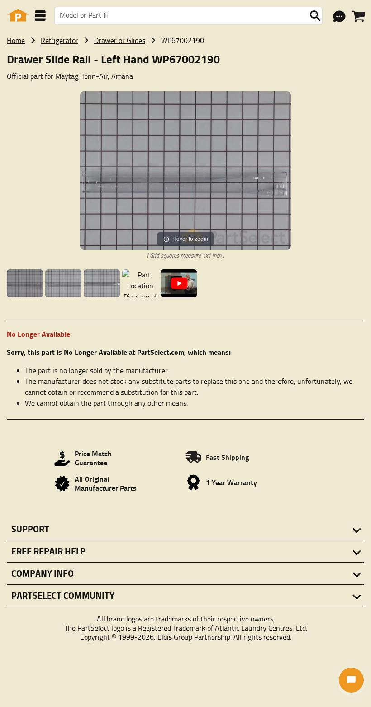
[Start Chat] (351, 680)
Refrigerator (59, 40)
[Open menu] (40, 15)
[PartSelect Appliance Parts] (18, 16)
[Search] (315, 16)
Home (16, 40)
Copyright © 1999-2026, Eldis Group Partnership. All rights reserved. (185, 637)
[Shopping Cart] (358, 16)
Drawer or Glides (119, 40)
